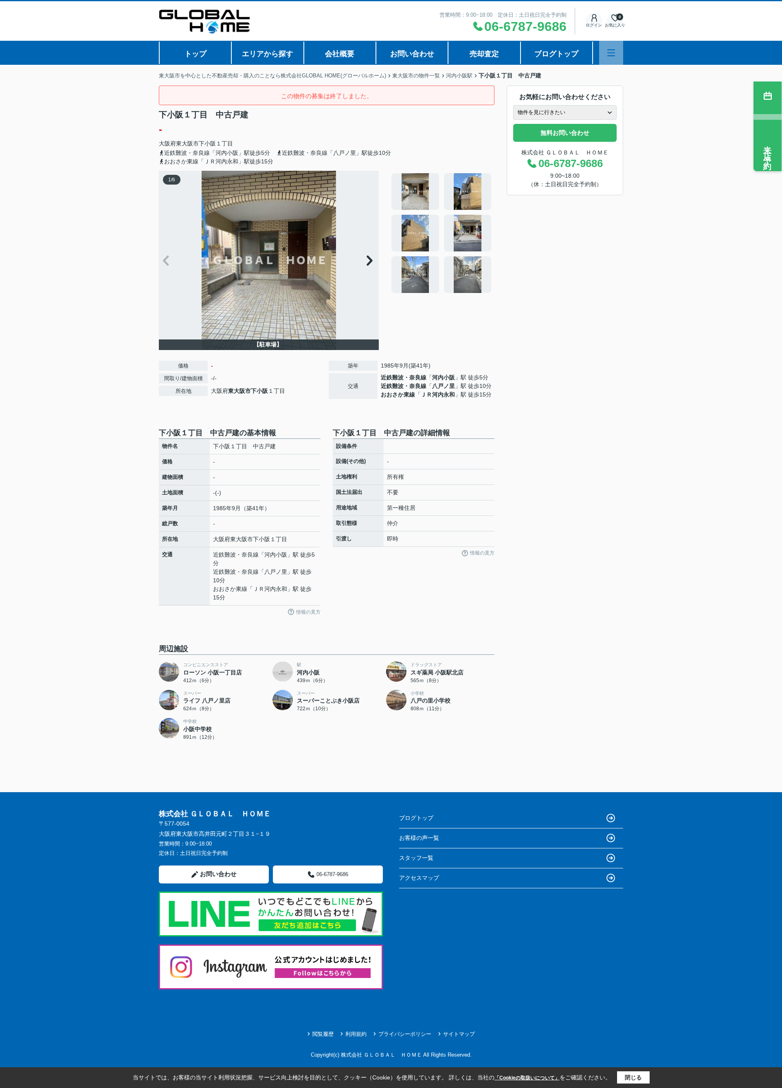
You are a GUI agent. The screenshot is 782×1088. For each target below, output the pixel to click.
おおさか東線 (398, 394)
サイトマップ (459, 1034)
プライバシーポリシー (404, 1034)
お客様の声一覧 (419, 838)
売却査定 (484, 54)
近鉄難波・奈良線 (403, 377)
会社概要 (339, 54)
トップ (195, 54)
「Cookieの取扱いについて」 (527, 1078)
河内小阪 (443, 377)
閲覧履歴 (323, 1034)
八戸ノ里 (443, 386)
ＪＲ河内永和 (438, 394)
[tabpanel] (441, 233)
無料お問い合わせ (564, 132)
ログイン (594, 25)
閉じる (633, 1077)
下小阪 (207, 143)
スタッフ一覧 (416, 858)
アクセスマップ (419, 877)
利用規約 (356, 1034)
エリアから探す (267, 54)
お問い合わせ (412, 54)
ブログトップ (556, 54)
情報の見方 (308, 612)
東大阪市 (187, 143)
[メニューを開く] (611, 53)
